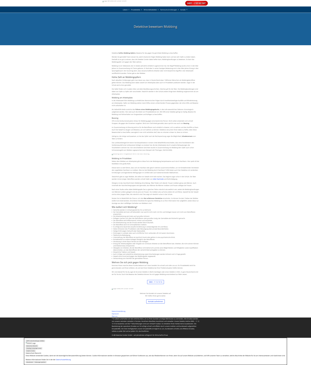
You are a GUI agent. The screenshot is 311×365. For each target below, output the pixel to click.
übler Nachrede (158, 179)
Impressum (115, 314)
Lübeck (125, 10)
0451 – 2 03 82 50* (196, 3)
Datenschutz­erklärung (118, 311)
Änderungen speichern (40, 362)
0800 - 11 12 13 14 (155, 282)
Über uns (114, 316)
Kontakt (183, 10)
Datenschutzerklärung (63, 360)
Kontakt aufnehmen (155, 301)
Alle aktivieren (29, 362)
